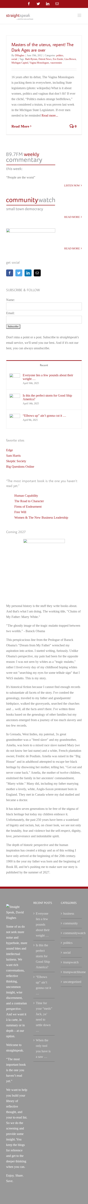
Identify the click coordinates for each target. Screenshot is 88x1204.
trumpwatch (71, 962)
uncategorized (71, 981)
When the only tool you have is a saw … (43, 1048)
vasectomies (56, 62)
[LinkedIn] (28, 272)
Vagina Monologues (39, 62)
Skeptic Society (16, 461)
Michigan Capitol (19, 62)
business (68, 913)
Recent (44, 365)
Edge (9, 450)
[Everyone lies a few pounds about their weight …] (14, 376)
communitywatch (71, 933)
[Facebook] (9, 272)
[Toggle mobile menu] (80, 15)
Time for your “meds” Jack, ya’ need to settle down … (44, 1016)
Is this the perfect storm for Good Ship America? (47, 397)
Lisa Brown (70, 59)
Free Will (20, 512)
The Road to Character (29, 501)
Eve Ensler (58, 59)
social (14, 59)
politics (59, 55)
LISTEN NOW (72, 185)
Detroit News (45, 59)
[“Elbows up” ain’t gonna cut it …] (14, 416)
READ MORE (72, 217)
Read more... (50, 115)
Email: (10, 313)
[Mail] (37, 272)
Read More (20, 126)
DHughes (19, 55)
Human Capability (26, 495)
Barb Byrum (31, 59)
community (70, 923)
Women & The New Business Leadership (41, 517)
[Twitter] (18, 272)
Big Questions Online (20, 466)
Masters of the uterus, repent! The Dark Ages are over (42, 47)
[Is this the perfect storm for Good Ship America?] (14, 396)
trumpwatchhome (71, 972)
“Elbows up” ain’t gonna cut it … (44, 415)
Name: (10, 300)
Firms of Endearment (28, 506)
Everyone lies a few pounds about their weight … (48, 377)
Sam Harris (13, 455)
